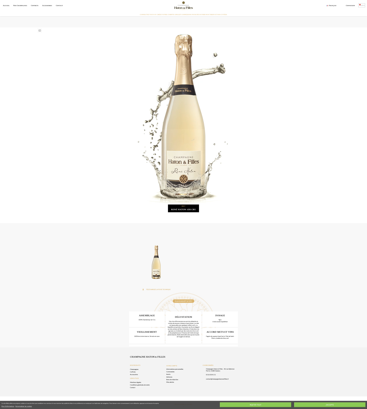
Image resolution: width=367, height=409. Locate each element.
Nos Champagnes (20, 5)
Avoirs (168, 374)
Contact (59, 5)
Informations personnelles (174, 369)
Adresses (169, 377)
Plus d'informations (7, 406)
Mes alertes (170, 382)
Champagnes (134, 369)
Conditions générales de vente (140, 385)
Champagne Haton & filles (147, 357)
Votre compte (171, 366)
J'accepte (330, 405)
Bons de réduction (172, 379)
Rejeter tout (255, 405)
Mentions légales (135, 382)
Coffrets (34, 5)
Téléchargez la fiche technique (156, 289)
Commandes (170, 372)
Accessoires (47, 5)
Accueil (6, 5)
